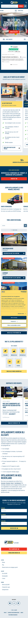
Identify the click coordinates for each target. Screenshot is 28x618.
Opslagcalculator (5, 589)
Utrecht (12, 483)
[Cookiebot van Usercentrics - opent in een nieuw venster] (21, 292)
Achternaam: (3, 514)
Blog (3, 565)
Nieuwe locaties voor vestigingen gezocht (10, 567)
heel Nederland (18, 483)
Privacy (5, 612)
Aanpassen (13, 321)
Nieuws (3, 562)
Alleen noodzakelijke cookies (14, 325)
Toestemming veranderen (12, 614)
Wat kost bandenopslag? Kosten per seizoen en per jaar (11, 405)
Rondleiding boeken (13, 553)
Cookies (22, 612)
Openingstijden (5, 576)
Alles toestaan (14, 317)
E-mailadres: (3, 521)
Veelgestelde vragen (6, 587)
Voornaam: (3, 508)
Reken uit (13, 178)
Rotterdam (8, 483)
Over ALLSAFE (4, 573)
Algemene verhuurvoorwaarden (13, 612)
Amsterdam (3, 483)
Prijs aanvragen (13, 549)
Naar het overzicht (13, 423)
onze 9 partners (8, 298)
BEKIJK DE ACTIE (14, 32)
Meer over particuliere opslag (9, 148)
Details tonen (21, 313)
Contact (3, 578)
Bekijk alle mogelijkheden (13, 371)
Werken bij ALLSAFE (6, 584)
